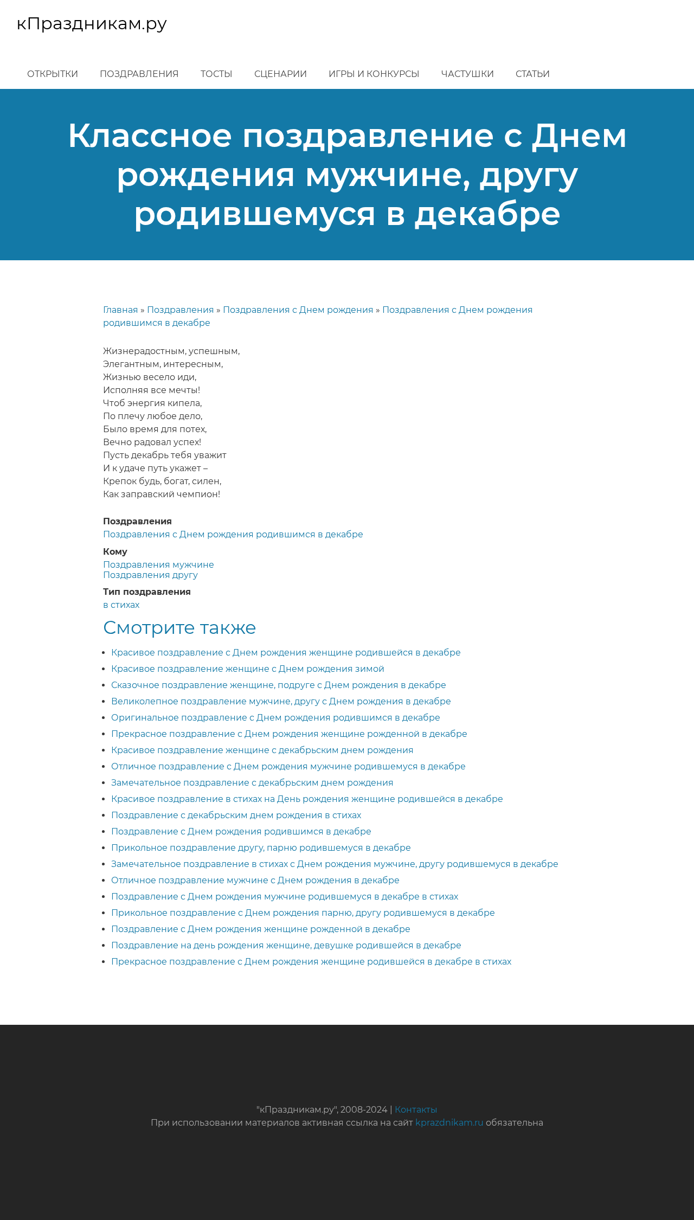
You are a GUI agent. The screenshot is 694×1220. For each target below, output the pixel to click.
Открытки (52, 74)
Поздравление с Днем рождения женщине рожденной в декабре (260, 929)
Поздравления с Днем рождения (298, 310)
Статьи (533, 74)
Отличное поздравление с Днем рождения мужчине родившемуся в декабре (288, 766)
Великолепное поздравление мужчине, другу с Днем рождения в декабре (281, 701)
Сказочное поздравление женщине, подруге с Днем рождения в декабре (278, 685)
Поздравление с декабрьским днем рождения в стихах (236, 815)
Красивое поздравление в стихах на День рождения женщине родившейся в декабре (307, 799)
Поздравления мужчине (158, 565)
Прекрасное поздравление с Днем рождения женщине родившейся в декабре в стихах (311, 961)
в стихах (121, 605)
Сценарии (280, 74)
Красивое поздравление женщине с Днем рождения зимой (247, 669)
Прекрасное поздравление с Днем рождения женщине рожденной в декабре (289, 734)
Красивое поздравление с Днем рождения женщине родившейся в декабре (286, 652)
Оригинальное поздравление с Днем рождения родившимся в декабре (275, 717)
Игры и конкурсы (374, 74)
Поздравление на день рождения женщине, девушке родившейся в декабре (286, 945)
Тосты (217, 74)
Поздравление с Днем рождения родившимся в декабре (241, 831)
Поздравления (139, 74)
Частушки (467, 74)
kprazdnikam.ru (449, 1123)
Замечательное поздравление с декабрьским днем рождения (252, 783)
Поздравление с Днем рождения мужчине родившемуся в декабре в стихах (284, 896)
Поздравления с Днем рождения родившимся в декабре (233, 534)
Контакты (416, 1110)
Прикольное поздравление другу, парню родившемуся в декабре (261, 848)
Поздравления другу (150, 575)
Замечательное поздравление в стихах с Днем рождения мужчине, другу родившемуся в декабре (334, 864)
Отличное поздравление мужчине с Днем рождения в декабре (255, 880)
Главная (120, 310)
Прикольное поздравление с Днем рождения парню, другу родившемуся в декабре (303, 913)
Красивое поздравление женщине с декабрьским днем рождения (262, 750)
